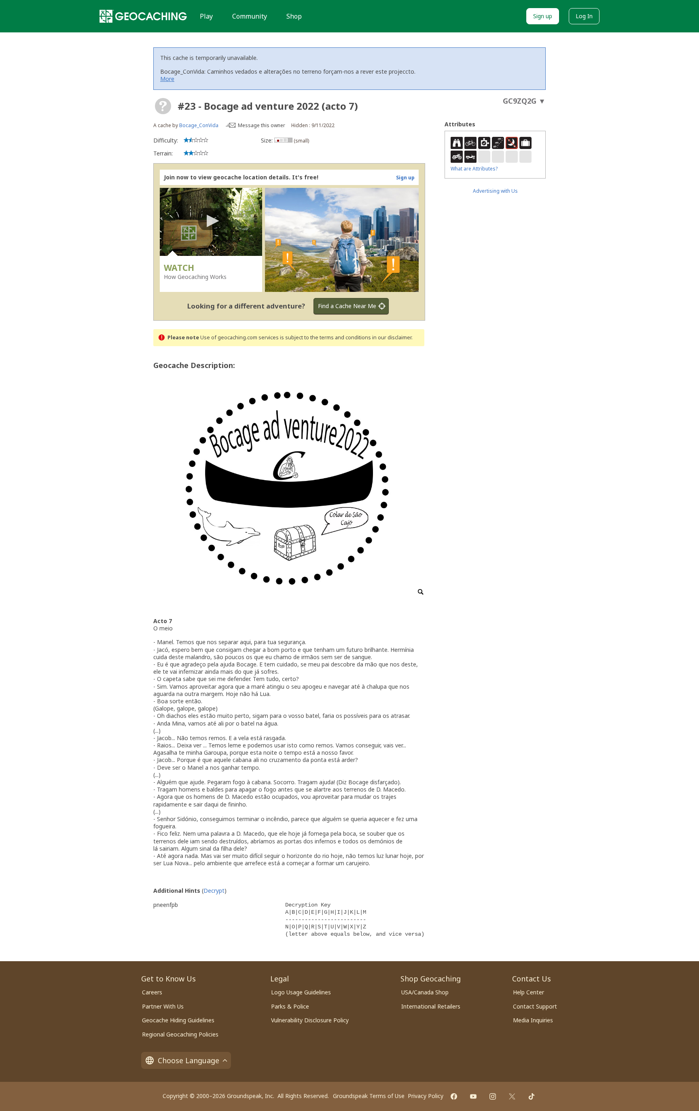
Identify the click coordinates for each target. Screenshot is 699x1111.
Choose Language (188, 1060)
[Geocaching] (143, 16)
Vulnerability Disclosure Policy (310, 1020)
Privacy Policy (425, 1096)
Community (249, 16)
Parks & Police (290, 1006)
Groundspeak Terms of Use (369, 1096)
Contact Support (535, 1006)
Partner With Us (163, 1006)
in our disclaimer (391, 337)
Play (206, 16)
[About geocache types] (163, 106)
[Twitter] (512, 1096)
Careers (152, 992)
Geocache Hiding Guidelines (178, 1020)
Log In (584, 16)
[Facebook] (454, 1096)
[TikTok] (531, 1096)
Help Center (528, 992)
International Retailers (430, 1006)
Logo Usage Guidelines (301, 992)
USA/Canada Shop (425, 992)
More (167, 79)
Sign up (542, 16)
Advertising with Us (495, 190)
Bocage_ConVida (198, 125)
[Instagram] (493, 1096)
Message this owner (261, 125)
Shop (294, 16)
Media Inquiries (533, 1020)
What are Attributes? (474, 168)
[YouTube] (473, 1096)
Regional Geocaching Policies (180, 1034)
